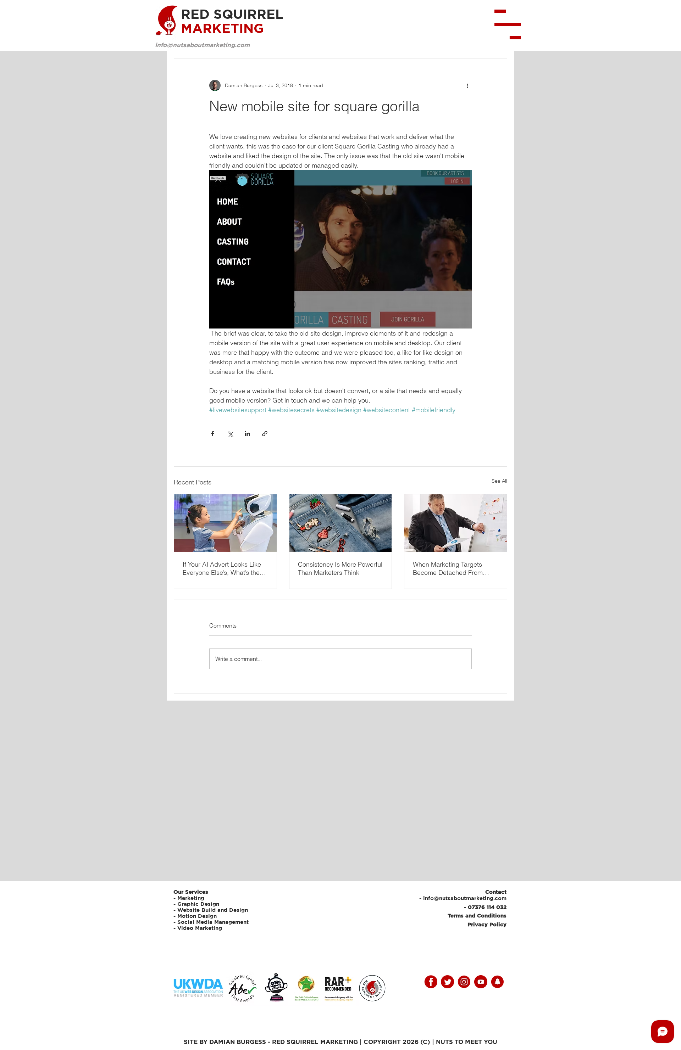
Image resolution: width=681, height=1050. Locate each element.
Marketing (190, 898)
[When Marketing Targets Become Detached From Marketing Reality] (455, 523)
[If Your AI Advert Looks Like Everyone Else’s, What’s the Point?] (225, 523)
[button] (507, 24)
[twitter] (447, 981)
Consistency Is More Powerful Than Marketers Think (340, 568)
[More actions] (467, 85)
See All (499, 481)
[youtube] (480, 981)
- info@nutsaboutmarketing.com (462, 898)
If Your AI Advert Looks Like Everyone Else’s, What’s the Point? (222, 568)
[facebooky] (430, 981)
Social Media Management (213, 922)
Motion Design (197, 916)
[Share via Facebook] (212, 433)
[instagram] (464, 981)
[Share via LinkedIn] (247, 433)
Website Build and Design (212, 910)
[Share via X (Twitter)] (230, 433)
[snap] (497, 981)
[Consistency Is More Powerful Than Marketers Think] (340, 523)
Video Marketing (199, 928)
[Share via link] (264, 433)
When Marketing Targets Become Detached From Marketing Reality (448, 568)
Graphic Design (198, 904)
